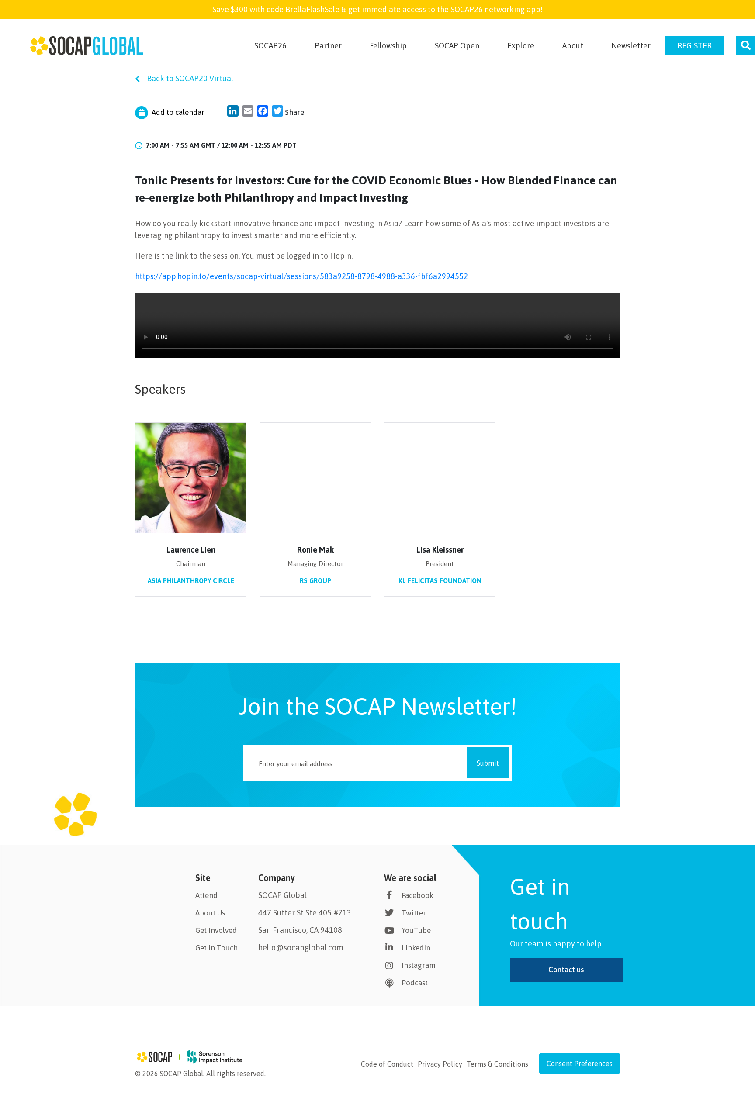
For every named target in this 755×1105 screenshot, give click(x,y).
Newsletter (631, 45)
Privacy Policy (440, 1064)
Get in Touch (216, 947)
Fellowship (388, 45)
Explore (520, 45)
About (572, 45)
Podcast (415, 982)
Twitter (414, 912)
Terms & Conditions (497, 1064)
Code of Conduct (387, 1064)
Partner (328, 45)
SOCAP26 (270, 45)
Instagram (419, 965)
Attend (206, 895)
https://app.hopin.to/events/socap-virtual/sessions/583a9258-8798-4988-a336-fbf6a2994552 (301, 276)
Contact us (566, 969)
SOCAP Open (457, 45)
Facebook (417, 895)
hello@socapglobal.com (300, 947)
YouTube (416, 930)
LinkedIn (416, 947)
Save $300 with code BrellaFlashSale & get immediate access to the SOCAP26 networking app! (377, 9)
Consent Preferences (580, 1063)
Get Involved (216, 930)
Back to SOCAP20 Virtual (190, 78)
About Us (210, 912)
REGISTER (694, 45)
